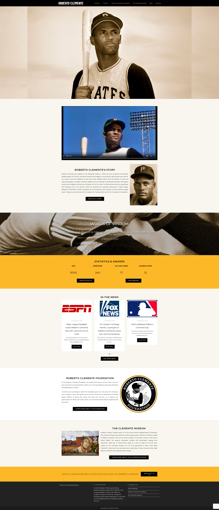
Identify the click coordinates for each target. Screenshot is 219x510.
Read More (76, 340)
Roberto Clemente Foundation (137, 492)
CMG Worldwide (133, 488)
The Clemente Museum (135, 495)
